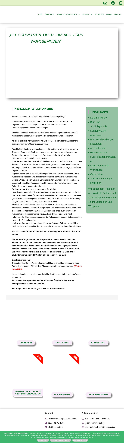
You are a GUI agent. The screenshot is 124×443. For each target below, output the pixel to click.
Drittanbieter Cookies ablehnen (60, 440)
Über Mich (49, 14)
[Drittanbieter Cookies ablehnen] (122, 437)
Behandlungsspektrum (67, 14)
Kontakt (118, 14)
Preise (109, 14)
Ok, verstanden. (43, 440)
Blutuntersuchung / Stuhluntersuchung (28, 392)
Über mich (26, 343)
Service (85, 14)
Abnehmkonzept (98, 394)
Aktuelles (99, 14)
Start (40, 14)
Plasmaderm (62, 394)
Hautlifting (62, 343)
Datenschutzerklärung (80, 440)
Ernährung (98, 343)
